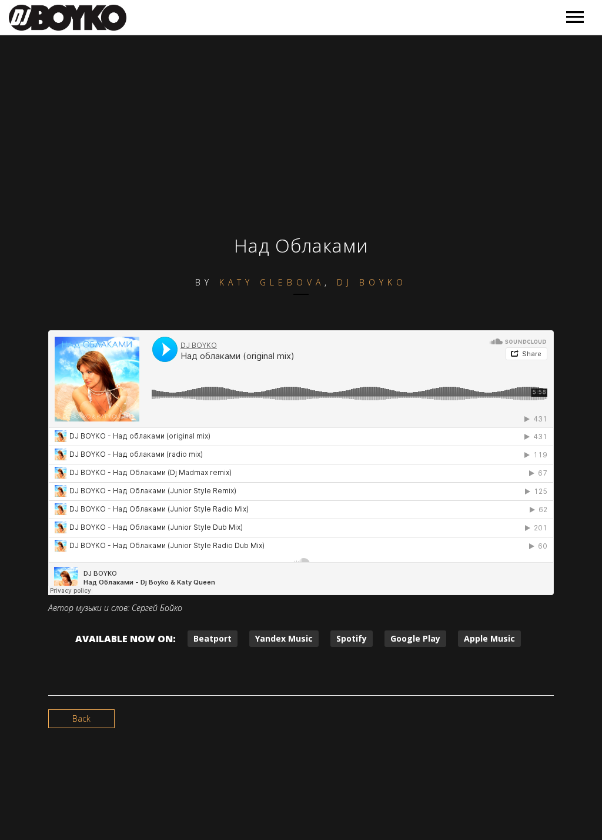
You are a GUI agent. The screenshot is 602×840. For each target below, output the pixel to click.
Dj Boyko (372, 282)
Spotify (351, 638)
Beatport (212, 638)
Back (81, 718)
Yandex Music (284, 638)
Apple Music (489, 638)
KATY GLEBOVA (272, 282)
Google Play (415, 638)
